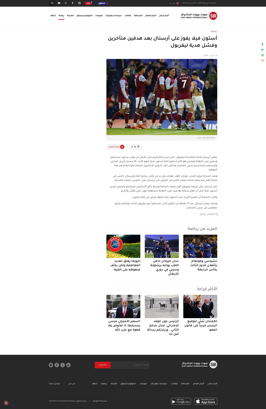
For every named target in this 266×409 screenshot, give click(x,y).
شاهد (53, 16)
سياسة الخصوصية (100, 401)
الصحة (70, 16)
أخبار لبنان (164, 16)
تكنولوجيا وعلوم (84, 16)
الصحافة (138, 16)
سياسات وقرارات (113, 16)
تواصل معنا (54, 384)
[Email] (262, 60)
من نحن (71, 384)
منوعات (99, 16)
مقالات (128, 16)
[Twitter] (262, 50)
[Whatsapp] (262, 55)
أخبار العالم (150, 16)
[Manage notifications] (6, 403)
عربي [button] (174, 3)
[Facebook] (262, 44)
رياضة (61, 16)
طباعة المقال (114, 147)
